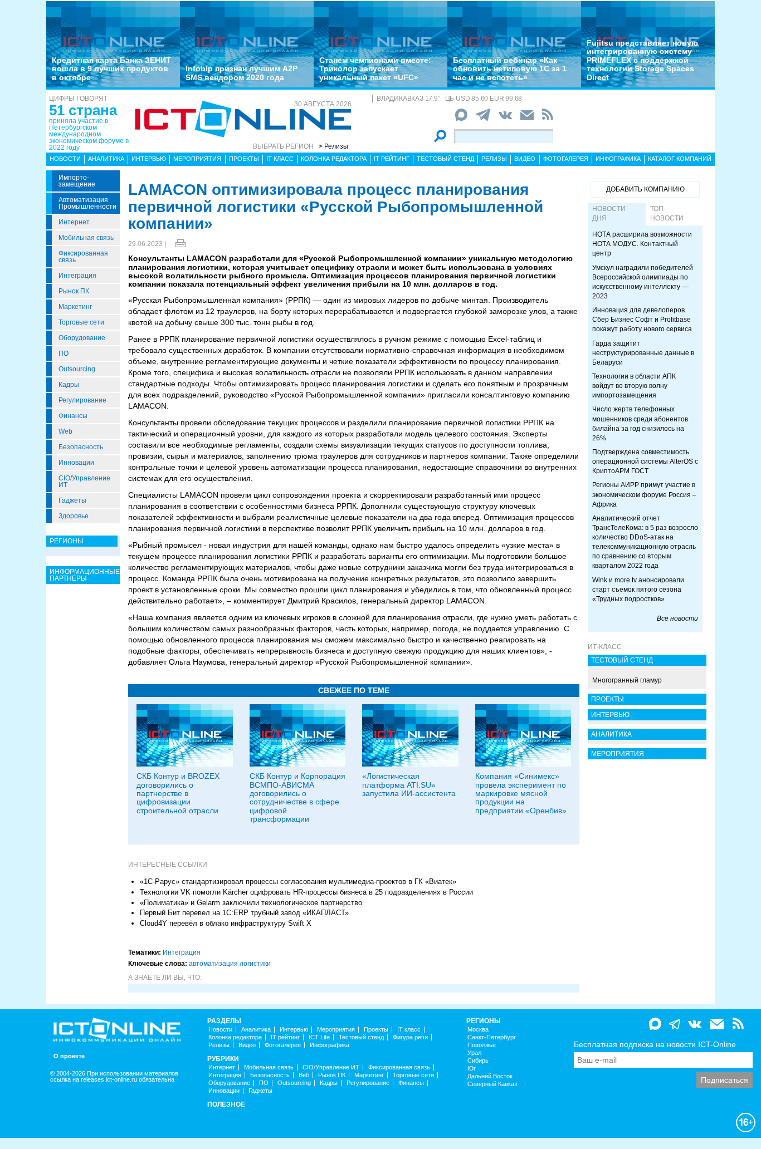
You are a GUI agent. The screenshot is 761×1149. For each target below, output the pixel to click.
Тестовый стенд (445, 158)
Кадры (68, 384)
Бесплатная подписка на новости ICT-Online (655, 1044)
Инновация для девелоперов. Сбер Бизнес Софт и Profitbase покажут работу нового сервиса (642, 319)
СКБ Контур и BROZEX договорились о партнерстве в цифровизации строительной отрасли (177, 793)
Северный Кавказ (492, 1084)
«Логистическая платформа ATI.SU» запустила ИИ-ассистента (409, 785)
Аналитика (106, 158)
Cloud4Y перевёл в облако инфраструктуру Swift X (225, 923)
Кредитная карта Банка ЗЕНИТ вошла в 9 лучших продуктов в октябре (111, 69)
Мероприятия (197, 158)
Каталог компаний (679, 158)
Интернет (74, 222)
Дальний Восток (490, 1076)
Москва (478, 1030)
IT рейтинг (391, 158)
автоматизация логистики (230, 964)
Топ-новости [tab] (667, 213)
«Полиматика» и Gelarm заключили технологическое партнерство (251, 902)
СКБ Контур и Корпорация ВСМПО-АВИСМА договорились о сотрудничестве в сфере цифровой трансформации (297, 797)
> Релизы (333, 146)
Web (65, 431)
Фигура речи (410, 1037)
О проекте (69, 1056)
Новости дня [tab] (609, 213)
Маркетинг (75, 306)
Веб (304, 1075)
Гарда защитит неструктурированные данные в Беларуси (643, 353)
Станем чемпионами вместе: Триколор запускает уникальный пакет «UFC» (375, 69)
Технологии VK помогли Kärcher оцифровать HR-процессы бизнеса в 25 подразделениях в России (306, 892)
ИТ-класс (605, 647)
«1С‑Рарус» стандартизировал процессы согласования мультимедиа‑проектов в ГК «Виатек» (298, 881)
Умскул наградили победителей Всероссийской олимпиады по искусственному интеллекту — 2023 (642, 282)
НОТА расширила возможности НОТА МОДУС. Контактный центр (642, 243)
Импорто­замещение (76, 181)
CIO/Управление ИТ (84, 481)
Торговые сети (81, 322)
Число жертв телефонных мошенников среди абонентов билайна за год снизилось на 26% (640, 423)
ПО (63, 353)
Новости (65, 158)
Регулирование (82, 400)
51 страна (83, 110)
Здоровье (73, 516)
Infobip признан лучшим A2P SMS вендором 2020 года (241, 72)
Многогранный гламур (627, 680)
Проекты (244, 158)
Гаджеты (72, 500)
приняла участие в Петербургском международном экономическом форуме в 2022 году (89, 134)
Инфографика (618, 158)
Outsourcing (76, 369)
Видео (524, 158)
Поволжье (481, 1045)
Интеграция (77, 275)
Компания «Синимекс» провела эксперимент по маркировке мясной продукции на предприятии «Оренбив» (521, 793)
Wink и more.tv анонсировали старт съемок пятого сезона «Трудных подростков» (638, 589)
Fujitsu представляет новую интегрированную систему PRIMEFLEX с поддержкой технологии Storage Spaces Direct (642, 60)
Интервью (148, 158)
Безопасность (80, 447)
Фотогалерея (565, 158)
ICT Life (319, 1037)
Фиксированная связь (83, 256)
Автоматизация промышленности (87, 203)
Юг (471, 1068)
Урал (474, 1053)
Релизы (494, 158)
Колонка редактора (334, 158)
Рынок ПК (73, 291)
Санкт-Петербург (491, 1037)
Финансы (72, 416)
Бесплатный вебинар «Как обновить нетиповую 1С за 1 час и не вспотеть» (510, 69)
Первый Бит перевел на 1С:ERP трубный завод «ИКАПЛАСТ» (244, 913)
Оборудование (81, 338)
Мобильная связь (86, 237)
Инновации (76, 462)
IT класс (280, 158)
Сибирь (478, 1061)
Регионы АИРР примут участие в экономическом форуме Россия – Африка (644, 494)
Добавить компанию (645, 189)
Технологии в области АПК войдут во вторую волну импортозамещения (634, 385)
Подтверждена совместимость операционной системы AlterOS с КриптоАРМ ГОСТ (645, 461)
